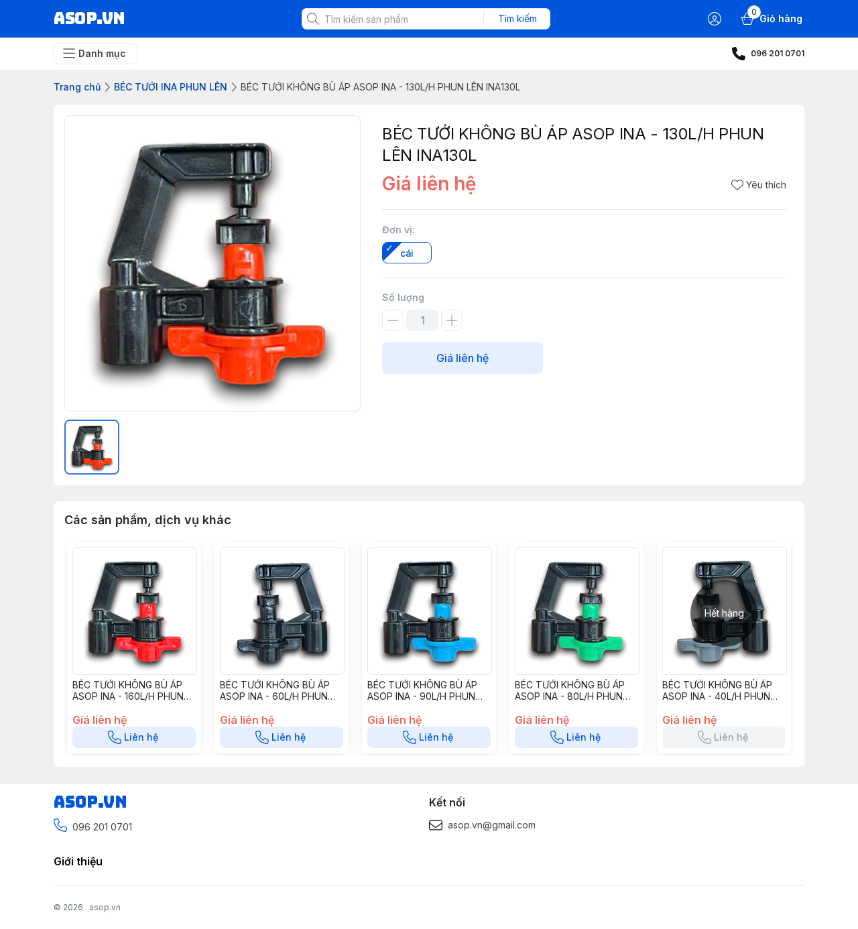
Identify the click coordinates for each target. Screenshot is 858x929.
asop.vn (105, 907)
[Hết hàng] (724, 671)
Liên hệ (141, 737)
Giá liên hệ (462, 358)
